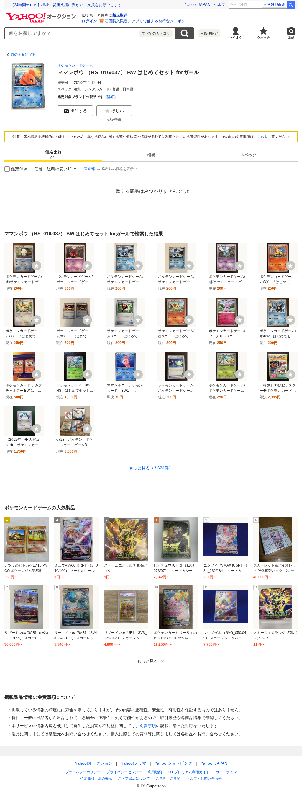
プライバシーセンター (124, 772)
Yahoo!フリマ (133, 763)
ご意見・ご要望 (168, 778)
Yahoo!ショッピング (173, 763)
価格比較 (53, 155)
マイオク (235, 37)
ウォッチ (263, 37)
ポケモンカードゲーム (75, 65)
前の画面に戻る (23, 55)
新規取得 (120, 15)
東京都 (89, 169)
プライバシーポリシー (83, 772)
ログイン (89, 21)
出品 (291, 37)
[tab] (53, 154)
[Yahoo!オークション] (41, 14)
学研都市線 (276, 5)
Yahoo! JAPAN (197, 4)
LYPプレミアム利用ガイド (189, 772)
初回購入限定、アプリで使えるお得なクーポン (145, 21)
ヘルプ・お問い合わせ (204, 778)
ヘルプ (219, 4)
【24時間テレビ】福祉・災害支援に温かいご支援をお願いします (66, 5)
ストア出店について (134, 778)
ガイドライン (226, 772)
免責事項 (147, 725)
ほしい (117, 110)
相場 (151, 154)
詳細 (110, 97)
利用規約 (155, 772)
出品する (78, 110)
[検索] (291, 5)
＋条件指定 (209, 33)
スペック (248, 154)
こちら (259, 137)
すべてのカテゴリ (156, 33)
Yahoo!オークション (94, 763)
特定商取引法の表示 (96, 778)
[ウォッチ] (36, 265)
